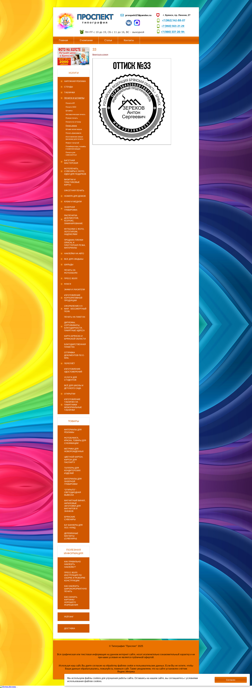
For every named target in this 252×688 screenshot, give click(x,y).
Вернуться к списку (100, 55)
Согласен (230, 680)
